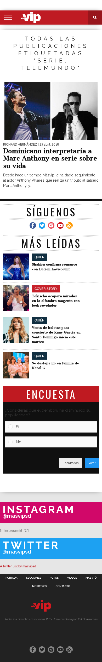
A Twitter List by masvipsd (18, 566)
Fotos (54, 578)
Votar (91, 463)
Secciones (33, 578)
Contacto (62, 586)
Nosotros (39, 586)
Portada (11, 578)
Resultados (70, 463)
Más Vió (91, 578)
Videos (72, 578)
